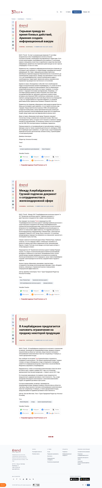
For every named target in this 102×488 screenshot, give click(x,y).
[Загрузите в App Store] (74, 479)
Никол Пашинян (46, 149)
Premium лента (35, 454)
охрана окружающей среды (44, 401)
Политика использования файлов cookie (83, 463)
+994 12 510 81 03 (16, 467)
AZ (85, 484)
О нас (48, 451)
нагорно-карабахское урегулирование (29, 149)
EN (82, 484)
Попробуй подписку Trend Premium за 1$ (34, 165)
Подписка (64, 451)
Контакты (49, 456)
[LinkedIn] (30, 479)
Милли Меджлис (24, 401)
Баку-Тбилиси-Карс (25, 280)
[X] (20, 479)
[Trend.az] (17, 12)
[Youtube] (23, 479)
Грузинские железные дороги (40, 280)
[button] (13, 22)
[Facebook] (16, 479)
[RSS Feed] (33, 479)
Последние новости (37, 451)
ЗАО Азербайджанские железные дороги (30, 283)
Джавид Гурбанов (47, 283)
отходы (33, 401)
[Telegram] (26, 479)
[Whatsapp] (13, 479)
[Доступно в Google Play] (85, 479)
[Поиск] (57, 11)
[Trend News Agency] (16, 451)
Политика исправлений (53, 462)
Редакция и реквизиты (53, 454)
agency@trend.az (15, 469)
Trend (37, 221)
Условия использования (84, 451)
